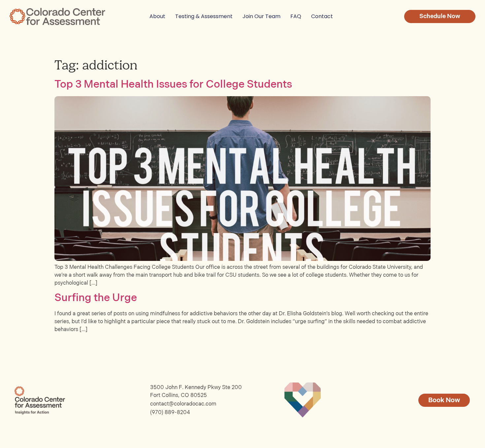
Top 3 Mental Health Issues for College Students (173, 84)
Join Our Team (261, 16)
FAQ (295, 16)
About (157, 16)
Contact (322, 16)
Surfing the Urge (95, 298)
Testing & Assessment (204, 16)
